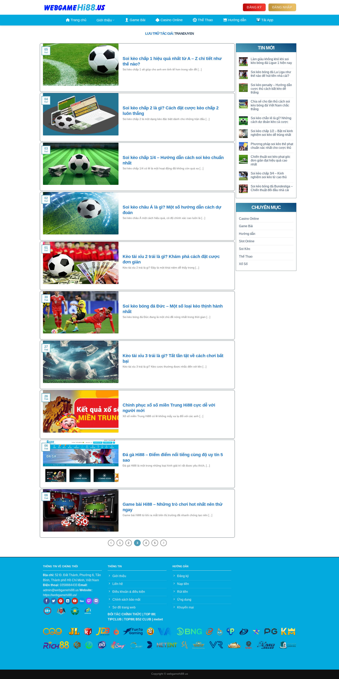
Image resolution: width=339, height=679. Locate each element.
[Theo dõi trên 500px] (82, 601)
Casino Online (171, 20)
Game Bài (137, 20)
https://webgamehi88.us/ (60, 595)
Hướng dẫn (237, 20)
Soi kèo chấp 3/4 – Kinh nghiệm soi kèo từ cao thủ (269, 175)
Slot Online (246, 241)
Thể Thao (205, 20)
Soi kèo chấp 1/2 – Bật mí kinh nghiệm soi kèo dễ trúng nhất (272, 132)
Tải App (267, 20)
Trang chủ (78, 20)
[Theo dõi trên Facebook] (46, 601)
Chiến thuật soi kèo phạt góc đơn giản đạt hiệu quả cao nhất (270, 160)
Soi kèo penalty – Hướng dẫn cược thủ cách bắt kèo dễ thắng (271, 88)
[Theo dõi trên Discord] (96, 601)
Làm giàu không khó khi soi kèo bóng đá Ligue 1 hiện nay (271, 60)
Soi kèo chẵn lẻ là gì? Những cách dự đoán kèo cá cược (271, 119)
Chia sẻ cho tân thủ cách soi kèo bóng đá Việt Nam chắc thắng (270, 105)
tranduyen (184, 33)
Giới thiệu (104, 20)
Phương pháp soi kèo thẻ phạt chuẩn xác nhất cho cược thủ (272, 145)
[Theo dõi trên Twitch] (89, 601)
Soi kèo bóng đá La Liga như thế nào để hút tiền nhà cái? (271, 73)
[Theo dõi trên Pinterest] (60, 601)
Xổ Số (243, 264)
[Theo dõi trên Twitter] (53, 601)
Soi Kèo (244, 249)
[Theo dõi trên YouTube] (75, 601)
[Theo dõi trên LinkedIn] (68, 601)
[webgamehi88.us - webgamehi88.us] (75, 7)
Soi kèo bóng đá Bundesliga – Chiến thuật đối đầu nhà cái (272, 188)
